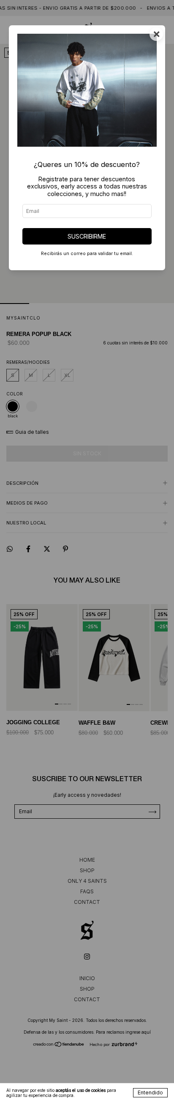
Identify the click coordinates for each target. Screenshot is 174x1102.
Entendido (150, 1092)
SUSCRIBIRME (87, 236)
